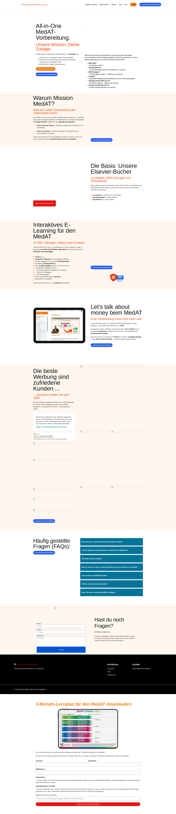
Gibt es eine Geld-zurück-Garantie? (95, 584)
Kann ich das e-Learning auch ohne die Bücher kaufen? (102, 542)
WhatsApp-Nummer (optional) (46, 795)
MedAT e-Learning (91, 4)
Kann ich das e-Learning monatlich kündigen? (99, 592)
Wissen (114, 4)
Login (134, 4)
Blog (120, 4)
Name (39, 623)
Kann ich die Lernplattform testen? (94, 575)
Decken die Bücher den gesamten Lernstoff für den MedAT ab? (105, 550)
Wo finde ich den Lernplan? (92, 559)
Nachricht (40, 635)
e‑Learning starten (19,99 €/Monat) (150, 4)
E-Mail (39, 629)
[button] (87, 30)
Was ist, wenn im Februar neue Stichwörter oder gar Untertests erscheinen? (110, 567)
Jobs (125, 4)
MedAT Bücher (104, 4)
